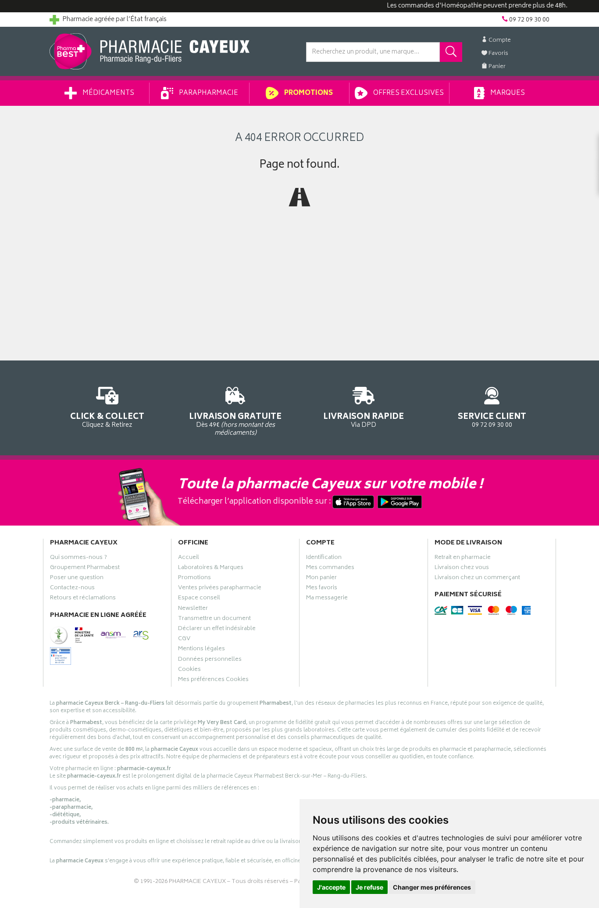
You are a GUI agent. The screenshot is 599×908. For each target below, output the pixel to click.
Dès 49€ (235, 424)
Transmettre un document (214, 619)
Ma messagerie (327, 599)
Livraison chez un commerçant (477, 578)
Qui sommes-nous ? (78, 558)
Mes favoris (321, 588)
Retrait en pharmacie (463, 558)
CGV (184, 639)
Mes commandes (330, 568)
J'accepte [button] (331, 887)
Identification (324, 558)
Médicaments (107, 93)
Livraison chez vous (462, 568)
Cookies (189, 670)
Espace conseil (199, 599)
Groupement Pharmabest (85, 568)
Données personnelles (210, 660)
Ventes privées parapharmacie (219, 588)
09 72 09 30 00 (492, 419)
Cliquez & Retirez (107, 419)
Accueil (188, 558)
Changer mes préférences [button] (432, 887)
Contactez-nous (72, 588)
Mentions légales (201, 649)
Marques (507, 93)
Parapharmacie (208, 93)
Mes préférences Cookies (213, 680)
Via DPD (363, 419)
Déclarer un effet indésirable (217, 629)
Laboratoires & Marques (210, 568)
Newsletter (193, 609)
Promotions (308, 93)
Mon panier (321, 578)
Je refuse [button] (369, 887)
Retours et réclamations (83, 599)
